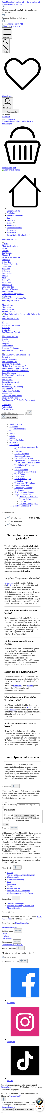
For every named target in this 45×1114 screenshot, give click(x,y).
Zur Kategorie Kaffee (10, 318)
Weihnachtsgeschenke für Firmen (20, 893)
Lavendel (12, 709)
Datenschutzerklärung (15, 879)
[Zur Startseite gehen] (11, 26)
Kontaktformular (21, 923)
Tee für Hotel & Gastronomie (18, 891)
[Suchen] (26, 413)
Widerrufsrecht (13, 877)
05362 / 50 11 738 (15, 24)
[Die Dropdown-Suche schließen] (29, 412)
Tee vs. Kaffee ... (26, 499)
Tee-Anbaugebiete (21, 454)
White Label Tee (13, 888)
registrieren (10, 119)
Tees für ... (24, 501)
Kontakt (10, 873)
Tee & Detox (19, 474)
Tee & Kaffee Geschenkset (20, 506)
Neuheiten (14, 426)
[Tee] (14, 298)
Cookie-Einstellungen (15, 903)
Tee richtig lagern (21, 469)
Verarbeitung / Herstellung (24, 483)
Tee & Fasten (19, 476)
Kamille (30, 707)
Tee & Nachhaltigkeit (22, 479)
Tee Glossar (14, 445)
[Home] (25, 191)
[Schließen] (2, 1112)
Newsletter (11, 886)
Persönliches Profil (17, 121)
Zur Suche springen (31, 2)
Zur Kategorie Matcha (11, 300)
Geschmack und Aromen (24, 492)
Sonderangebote (16, 424)
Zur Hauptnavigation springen (22, 3)
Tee (11, 431)
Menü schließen (12, 112)
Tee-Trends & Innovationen (25, 472)
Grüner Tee (9, 583)
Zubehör (13, 438)
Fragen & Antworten (22, 494)
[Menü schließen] (3, 242)
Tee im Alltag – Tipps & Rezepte (27, 463)
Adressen (29, 121)
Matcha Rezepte (13, 908)
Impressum (11, 884)
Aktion (5, 802)
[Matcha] (22, 316)
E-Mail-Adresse (9, 805)
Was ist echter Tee (21, 485)
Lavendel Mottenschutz (23, 458)
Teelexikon (18, 481)
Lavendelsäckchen (17, 440)
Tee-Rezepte (19, 490)
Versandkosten (6, 1087)
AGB (30, 818)
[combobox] (12, 413)
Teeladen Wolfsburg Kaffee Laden (20, 906)
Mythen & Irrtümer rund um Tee (27, 460)
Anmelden (6, 117)
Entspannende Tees (22, 456)
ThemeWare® (15, 1096)
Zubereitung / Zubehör (23, 488)
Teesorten (18, 451)
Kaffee (12, 436)
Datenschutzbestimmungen (25, 815)
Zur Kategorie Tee (9, 239)
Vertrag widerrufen (9, 927)
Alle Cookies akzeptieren (24, 1109)
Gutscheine (14, 442)
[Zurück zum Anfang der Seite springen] (3, 1099)
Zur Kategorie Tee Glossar (12, 350)
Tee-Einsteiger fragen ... (29, 503)
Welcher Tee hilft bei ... (29, 497)
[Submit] (3, 807)
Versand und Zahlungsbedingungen (21, 875)
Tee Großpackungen (18, 429)
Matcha (12, 433)
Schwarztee (17, 686)
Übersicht (6, 121)
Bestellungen (7, 123)
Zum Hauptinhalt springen (12, 2)
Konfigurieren (7, 1109)
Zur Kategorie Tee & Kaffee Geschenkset (18, 400)
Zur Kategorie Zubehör (11, 332)
